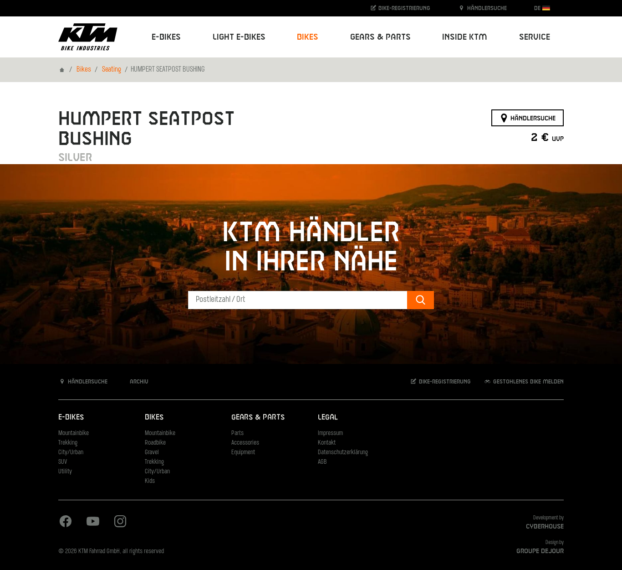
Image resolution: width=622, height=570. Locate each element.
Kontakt (327, 443)
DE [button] (538, 8)
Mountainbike (73, 433)
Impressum (330, 433)
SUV (62, 462)
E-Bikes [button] (166, 37)
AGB (322, 462)
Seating (111, 69)
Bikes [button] (307, 37)
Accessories (245, 443)
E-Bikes (71, 417)
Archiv (138, 381)
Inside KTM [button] (464, 37)
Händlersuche (486, 8)
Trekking (67, 443)
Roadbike (155, 443)
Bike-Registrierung (403, 8)
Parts (237, 433)
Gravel (152, 452)
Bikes (83, 69)
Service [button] (534, 37)
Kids (150, 481)
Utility (65, 471)
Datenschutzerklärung (343, 452)
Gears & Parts (258, 417)
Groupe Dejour (540, 551)
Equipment (243, 452)
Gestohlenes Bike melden (527, 381)
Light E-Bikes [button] (239, 37)
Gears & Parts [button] (380, 37)
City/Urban (70, 452)
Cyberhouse (545, 526)
